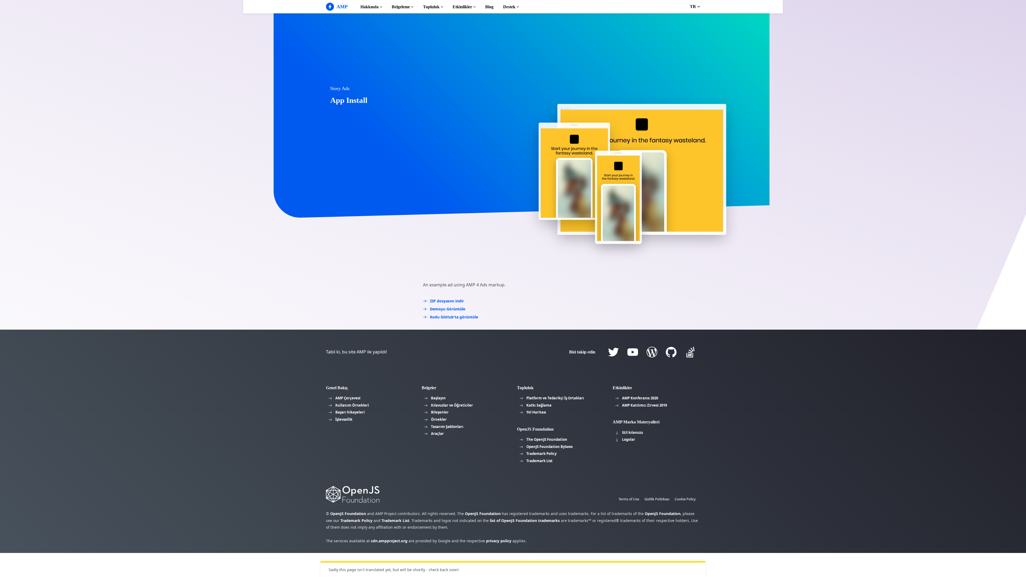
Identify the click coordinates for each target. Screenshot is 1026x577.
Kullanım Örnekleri (352, 405)
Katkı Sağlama (538, 405)
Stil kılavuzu (632, 432)
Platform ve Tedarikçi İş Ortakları (555, 398)
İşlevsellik (343, 419)
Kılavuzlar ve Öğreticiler (452, 405)
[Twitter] (613, 352)
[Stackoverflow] (690, 352)
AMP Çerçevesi (347, 398)
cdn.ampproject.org (389, 540)
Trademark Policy (541, 453)
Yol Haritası (536, 412)
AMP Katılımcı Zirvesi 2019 (644, 405)
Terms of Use (629, 499)
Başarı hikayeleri (350, 412)
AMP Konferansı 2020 (640, 398)
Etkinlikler (462, 7)
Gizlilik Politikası (656, 499)
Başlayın (438, 398)
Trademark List (539, 460)
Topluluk (431, 7)
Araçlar (437, 433)
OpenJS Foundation (348, 513)
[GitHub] (671, 352)
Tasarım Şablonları (447, 426)
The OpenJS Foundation (546, 439)
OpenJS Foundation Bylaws (549, 446)
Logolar (628, 439)
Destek (509, 7)
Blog (489, 7)
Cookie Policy (685, 499)
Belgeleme (401, 7)
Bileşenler (440, 412)
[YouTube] (632, 352)
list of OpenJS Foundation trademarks (525, 520)
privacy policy (498, 540)
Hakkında (369, 7)
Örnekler (439, 419)
